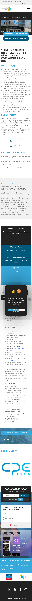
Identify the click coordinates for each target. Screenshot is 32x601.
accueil (4, 17)
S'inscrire (24, 495)
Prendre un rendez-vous (13, 514)
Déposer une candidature (16, 34)
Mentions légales (18, 598)
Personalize (21, 309)
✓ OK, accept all (12, 309)
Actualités (4, 1)
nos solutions (10, 17)
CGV (25, 598)
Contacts (11, 1)
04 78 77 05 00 (19, 566)
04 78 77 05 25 (27, 566)
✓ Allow (20, 499)
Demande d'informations (16, 38)
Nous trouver (18, 525)
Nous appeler (9, 518)
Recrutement (18, 1)
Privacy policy (16, 311)
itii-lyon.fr (13, 360)
